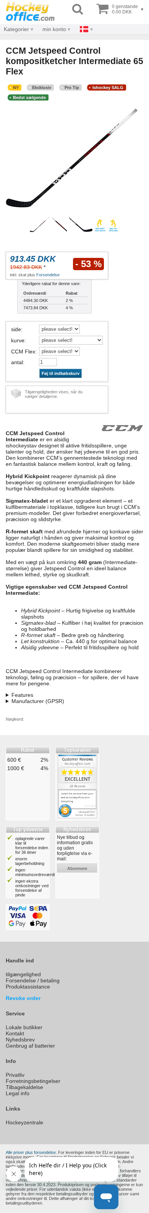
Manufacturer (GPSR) (37, 701)
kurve (17, 340)
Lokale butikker (24, 1027)
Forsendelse (48, 274)
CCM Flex (23, 351)
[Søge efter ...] (77, 9)
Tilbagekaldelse (24, 1087)
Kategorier (16, 29)
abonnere (77, 868)
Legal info (17, 1093)
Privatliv (15, 1075)
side (16, 329)
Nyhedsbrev (20, 1039)
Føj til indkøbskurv (60, 373)
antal (17, 362)
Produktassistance (28, 987)
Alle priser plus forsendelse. (31, 1152)
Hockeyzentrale (24, 1122)
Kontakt (15, 1033)
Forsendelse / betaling (33, 980)
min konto (54, 29)
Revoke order (23, 998)
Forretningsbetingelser (33, 1081)
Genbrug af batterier (30, 1046)
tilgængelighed (23, 974)
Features (22, 695)
